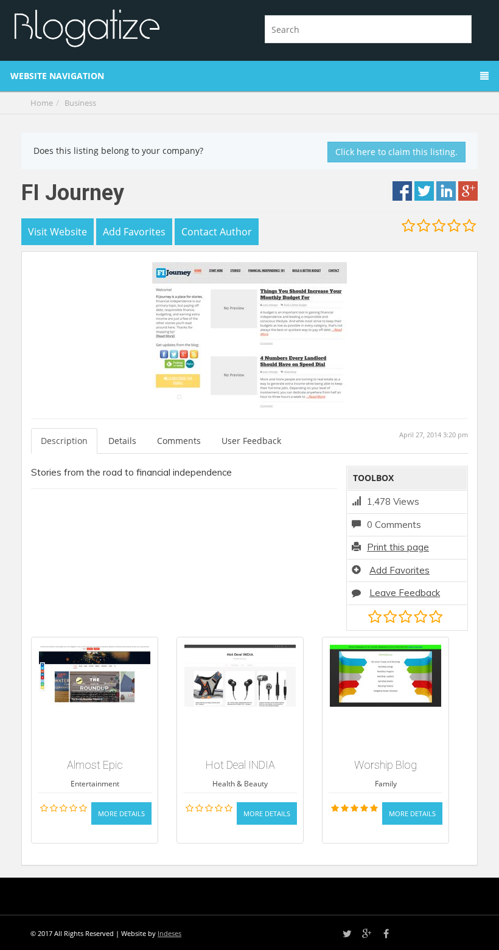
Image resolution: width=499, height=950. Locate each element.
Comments (179, 440)
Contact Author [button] (216, 231)
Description (64, 440)
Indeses (169, 933)
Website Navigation (57, 75)
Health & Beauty (240, 783)
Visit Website (57, 231)
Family (386, 783)
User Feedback (251, 440)
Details (122, 440)
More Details (121, 813)
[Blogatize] (126, 26)
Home (41, 102)
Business (80, 102)
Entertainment (95, 783)
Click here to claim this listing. (396, 152)
